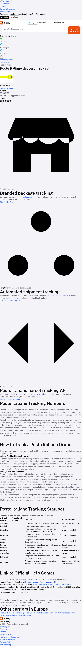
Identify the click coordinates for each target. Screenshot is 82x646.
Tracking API (43, 23)
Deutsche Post (6, 615)
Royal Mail (11, 613)
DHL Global (44, 613)
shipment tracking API (57, 296)
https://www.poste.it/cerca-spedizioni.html (41, 582)
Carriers (55, 23)
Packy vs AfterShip (7, 634)
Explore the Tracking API (11, 301)
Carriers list (5, 62)
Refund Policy (5, 645)
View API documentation (11, 399)
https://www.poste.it (8, 88)
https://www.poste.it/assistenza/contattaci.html (52, 585)
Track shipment (6, 60)
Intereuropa (17, 615)
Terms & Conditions (8, 639)
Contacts (61, 22)
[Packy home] (5, 22)
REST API (38, 394)
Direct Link (34, 613)
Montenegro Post (22, 613)
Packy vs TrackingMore (9, 637)
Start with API (7, 202)
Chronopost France (68, 613)
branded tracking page (24, 197)
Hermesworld (54, 613)
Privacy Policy (6, 642)
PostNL (3, 613)
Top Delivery (27, 615)
